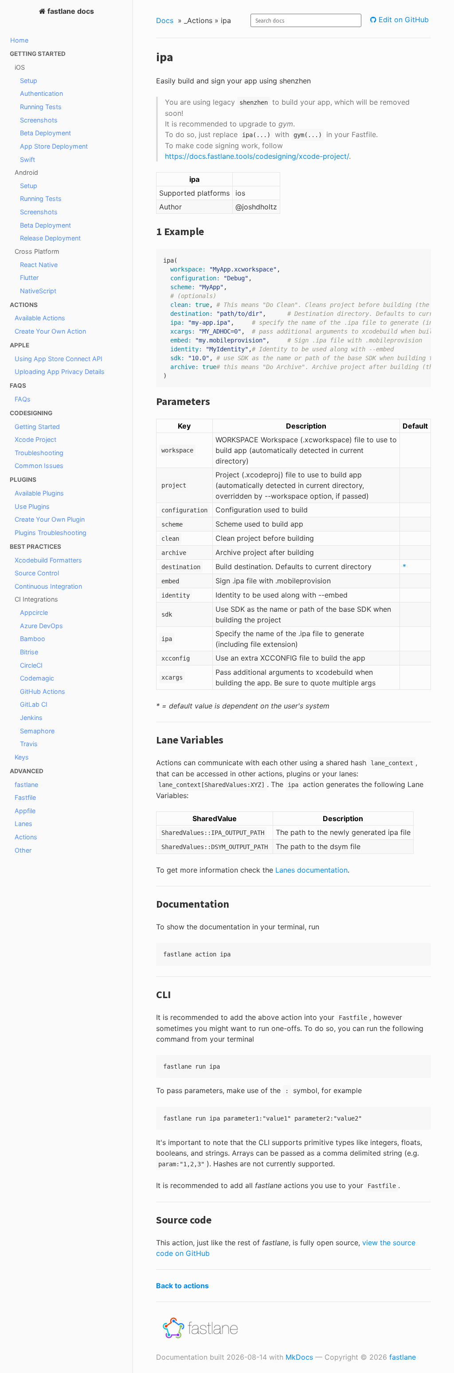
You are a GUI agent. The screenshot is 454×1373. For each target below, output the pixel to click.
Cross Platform (37, 251)
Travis (29, 743)
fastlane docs (70, 11)
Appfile (25, 810)
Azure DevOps (41, 625)
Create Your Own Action (50, 331)
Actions (26, 837)
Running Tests (41, 106)
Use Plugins (32, 506)
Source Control (37, 573)
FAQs (23, 399)
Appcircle (34, 612)
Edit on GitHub (402, 19)
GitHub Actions (42, 691)
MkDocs (299, 1357)
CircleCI (31, 665)
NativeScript (38, 291)
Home (19, 40)
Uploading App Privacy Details (60, 371)
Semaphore (37, 731)
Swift (27, 159)
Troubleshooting (39, 452)
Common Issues (39, 465)
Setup (28, 80)
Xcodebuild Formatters (48, 560)
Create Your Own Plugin (50, 519)
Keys (22, 757)
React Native (39, 264)
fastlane (26, 784)
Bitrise (29, 652)
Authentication (41, 93)
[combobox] (305, 20)
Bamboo (32, 638)
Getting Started (37, 426)
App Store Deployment (54, 146)
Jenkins (31, 717)
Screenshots (39, 120)
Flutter (29, 277)
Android (26, 172)
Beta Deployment (45, 133)
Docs (164, 20)
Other (23, 850)
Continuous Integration (48, 586)
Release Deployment (50, 238)
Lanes (23, 823)
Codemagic (37, 678)
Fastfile (25, 797)
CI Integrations (36, 599)
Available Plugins (39, 493)
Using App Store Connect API (58, 358)
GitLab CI (33, 704)
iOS (20, 67)
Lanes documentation (311, 870)
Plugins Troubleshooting (50, 532)
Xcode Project (35, 439)
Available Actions (40, 318)
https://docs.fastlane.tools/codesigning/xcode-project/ (257, 156)
